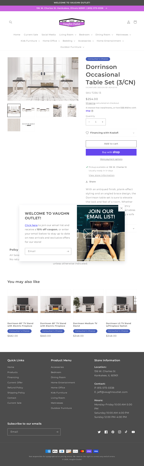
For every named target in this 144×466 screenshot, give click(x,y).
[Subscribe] (68, 251)
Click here (31, 225)
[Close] (121, 208)
